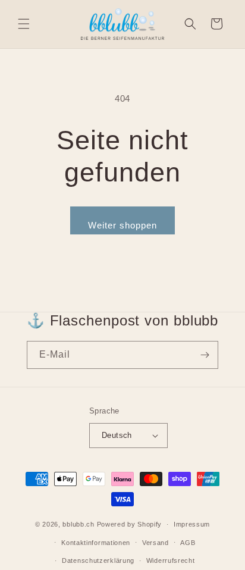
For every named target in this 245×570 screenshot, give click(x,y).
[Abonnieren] (204, 355)
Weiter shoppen (122, 225)
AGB (187, 542)
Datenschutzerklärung (98, 560)
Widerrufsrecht (170, 560)
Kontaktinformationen (95, 542)
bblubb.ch (78, 524)
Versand (155, 542)
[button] (24, 24)
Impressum (192, 524)
